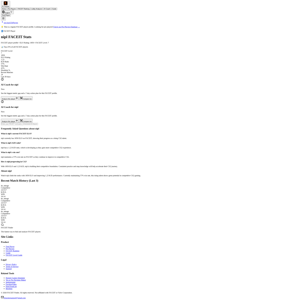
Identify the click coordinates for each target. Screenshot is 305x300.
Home (4, 9)
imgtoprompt (10, 282)
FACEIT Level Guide (14, 255)
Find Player (6, 15)
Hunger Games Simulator (15, 278)
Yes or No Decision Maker (16, 280)
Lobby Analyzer (36, 9)
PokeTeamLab (11, 286)
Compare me (27, 99)
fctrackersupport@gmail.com (15, 298)
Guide (54, 9)
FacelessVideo (11, 284)
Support (9, 269)
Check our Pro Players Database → (66, 27)
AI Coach (47, 9)
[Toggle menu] (3, 18)
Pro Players (12, 9)
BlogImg (9, 289)
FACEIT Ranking (23, 9)
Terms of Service (12, 267)
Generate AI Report (30, 124)
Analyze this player (8, 99)
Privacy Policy (11, 264)
